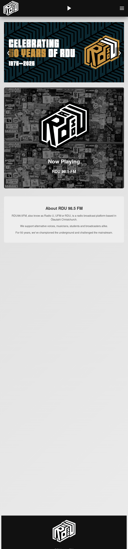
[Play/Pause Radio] (69, 8)
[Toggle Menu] (121, 8)
